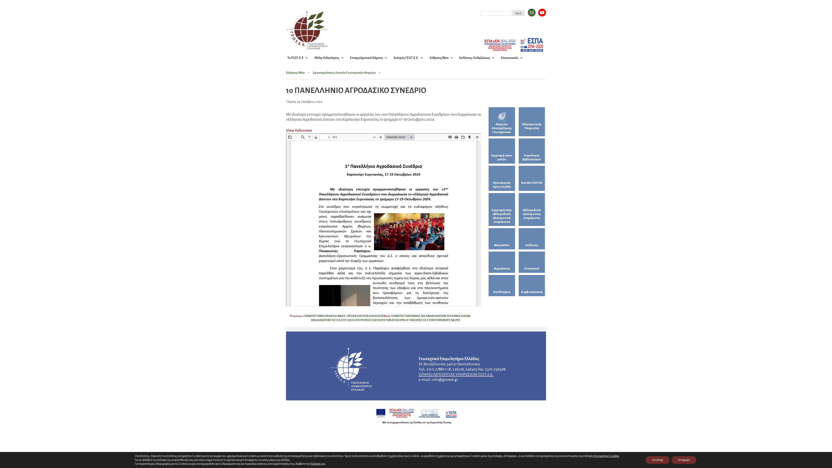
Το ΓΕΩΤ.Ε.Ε (295, 58)
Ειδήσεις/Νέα (439, 58)
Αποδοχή (657, 460)
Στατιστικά (531, 268)
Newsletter (502, 245)
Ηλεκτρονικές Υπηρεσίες (531, 126)
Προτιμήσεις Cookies (606, 456)
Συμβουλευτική (532, 292)
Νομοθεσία (502, 268)
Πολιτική (315, 463)
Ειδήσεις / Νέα (295, 72)
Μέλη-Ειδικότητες (326, 58)
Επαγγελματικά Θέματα (366, 58)
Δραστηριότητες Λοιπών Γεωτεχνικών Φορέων (344, 72)
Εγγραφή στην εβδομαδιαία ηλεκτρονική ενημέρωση (502, 215)
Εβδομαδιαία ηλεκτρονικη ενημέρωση (532, 213)
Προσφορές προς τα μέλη (502, 184)
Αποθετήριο (501, 292)
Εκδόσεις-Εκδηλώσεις (474, 58)
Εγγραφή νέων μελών (501, 157)
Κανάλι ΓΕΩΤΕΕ (531, 182)
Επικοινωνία (509, 58)
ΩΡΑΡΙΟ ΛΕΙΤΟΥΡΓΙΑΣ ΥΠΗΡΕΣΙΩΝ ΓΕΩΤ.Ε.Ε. (456, 374)
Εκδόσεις (531, 245)
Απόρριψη (684, 460)
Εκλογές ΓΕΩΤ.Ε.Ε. (406, 58)
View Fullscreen (299, 130)
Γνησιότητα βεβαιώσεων (531, 157)
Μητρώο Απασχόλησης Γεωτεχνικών (502, 128)
